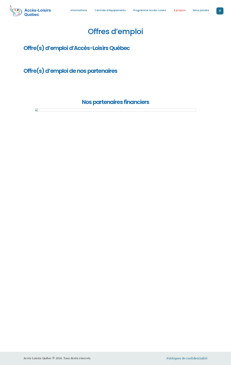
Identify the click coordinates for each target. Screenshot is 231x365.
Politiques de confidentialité (187, 358)
